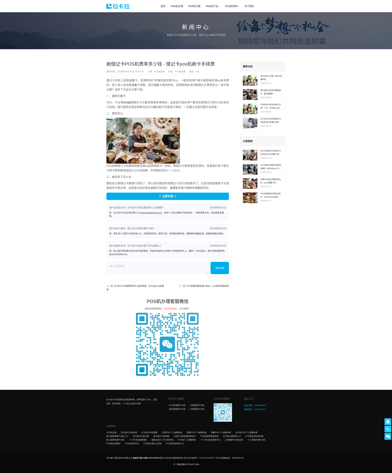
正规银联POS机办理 (234, 440)
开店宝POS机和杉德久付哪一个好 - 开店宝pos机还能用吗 (271, 107)
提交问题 (219, 268)
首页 (163, 6)
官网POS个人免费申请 (196, 432)
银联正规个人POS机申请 (162, 440)
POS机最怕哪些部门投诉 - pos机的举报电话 (208, 286)
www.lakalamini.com (151, 212)
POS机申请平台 (132, 443)
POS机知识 (159, 71)
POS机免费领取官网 (209, 436)
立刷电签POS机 (197, 405)
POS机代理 (194, 6)
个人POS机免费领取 (138, 440)
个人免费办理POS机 (256, 440)
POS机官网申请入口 (175, 443)
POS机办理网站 (113, 443)
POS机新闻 (231, 6)
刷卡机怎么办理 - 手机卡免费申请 (271, 78)
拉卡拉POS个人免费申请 (246, 432)
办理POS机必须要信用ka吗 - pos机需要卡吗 (270, 181)
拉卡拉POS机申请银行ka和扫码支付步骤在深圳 (270, 120)
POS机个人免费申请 (187, 440)
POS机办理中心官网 (152, 443)
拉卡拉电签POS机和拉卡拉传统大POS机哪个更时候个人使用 (270, 153)
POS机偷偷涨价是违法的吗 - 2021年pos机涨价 (270, 195)
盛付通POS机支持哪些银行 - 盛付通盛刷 (270, 92)
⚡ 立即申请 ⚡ (167, 196)
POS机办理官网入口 (232, 436)
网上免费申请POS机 (115, 440)
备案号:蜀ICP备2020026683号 (147, 458)
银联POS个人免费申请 (221, 432)
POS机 (127, 102)
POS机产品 (212, 6)
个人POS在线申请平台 (210, 440)
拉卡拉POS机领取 (149, 432)
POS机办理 (177, 6)
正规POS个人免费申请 (172, 432)
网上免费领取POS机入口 (117, 436)
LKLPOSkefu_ (171, 308)
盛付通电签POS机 (177, 409)
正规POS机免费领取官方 (185, 436)
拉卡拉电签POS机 (177, 405)
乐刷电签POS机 (197, 409)
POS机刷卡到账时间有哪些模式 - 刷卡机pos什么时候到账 (271, 167)
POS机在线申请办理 (254, 436)
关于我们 (249, 6)
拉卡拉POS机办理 (129, 432)
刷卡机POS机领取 (161, 436)
